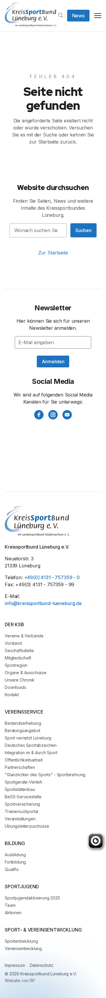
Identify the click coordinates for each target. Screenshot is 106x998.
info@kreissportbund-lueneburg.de (43, 603)
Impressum (15, 965)
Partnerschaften (20, 767)
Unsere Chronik (19, 679)
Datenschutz (41, 965)
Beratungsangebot (22, 730)
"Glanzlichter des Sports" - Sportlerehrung (45, 774)
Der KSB (14, 624)
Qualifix (12, 869)
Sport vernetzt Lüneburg (28, 737)
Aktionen (13, 912)
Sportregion (16, 665)
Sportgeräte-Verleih (23, 781)
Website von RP (20, 980)
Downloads (15, 687)
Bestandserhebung (23, 723)
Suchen (83, 230)
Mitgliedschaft (18, 657)
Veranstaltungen (20, 818)
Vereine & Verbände (24, 635)
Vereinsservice (24, 712)
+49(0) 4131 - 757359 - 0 (52, 577)
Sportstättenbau (20, 789)
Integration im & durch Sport (31, 752)
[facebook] (39, 414)
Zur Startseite (53, 253)
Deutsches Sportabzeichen (31, 745)
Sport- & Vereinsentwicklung (43, 930)
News (78, 16)
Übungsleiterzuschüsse (27, 826)
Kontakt (12, 694)
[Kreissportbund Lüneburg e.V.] (31, 14)
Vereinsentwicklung (23, 948)
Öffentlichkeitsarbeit (24, 759)
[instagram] (53, 414)
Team (10, 905)
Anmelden (53, 361)
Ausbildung (15, 854)
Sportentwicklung (21, 941)
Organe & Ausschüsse (26, 672)
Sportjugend (22, 886)
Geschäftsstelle (19, 650)
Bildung (15, 843)
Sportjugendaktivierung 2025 (32, 897)
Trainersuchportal (21, 811)
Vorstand (13, 643)
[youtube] (67, 414)
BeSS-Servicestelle (23, 796)
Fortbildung (15, 861)
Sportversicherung (22, 804)
